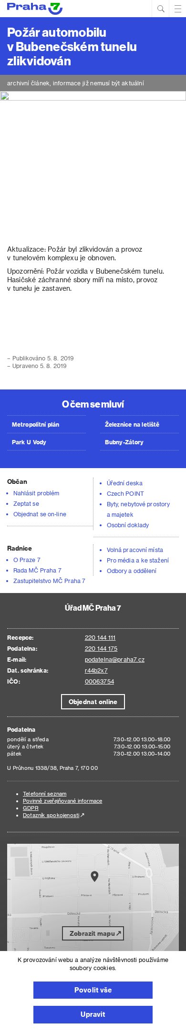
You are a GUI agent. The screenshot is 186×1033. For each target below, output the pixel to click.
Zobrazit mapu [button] (92, 933)
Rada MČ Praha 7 (37, 570)
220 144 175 (101, 648)
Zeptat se (26, 503)
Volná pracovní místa (135, 549)
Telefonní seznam (44, 793)
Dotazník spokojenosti (51, 815)
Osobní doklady (128, 525)
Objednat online (93, 701)
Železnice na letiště (132, 424)
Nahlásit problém (36, 493)
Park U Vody (29, 442)
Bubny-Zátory (124, 442)
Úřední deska (125, 483)
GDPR (31, 808)
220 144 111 (100, 637)
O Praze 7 (27, 559)
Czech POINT (125, 493)
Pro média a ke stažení (138, 560)
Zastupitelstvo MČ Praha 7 (49, 580)
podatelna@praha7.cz (115, 659)
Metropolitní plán (36, 424)
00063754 (99, 681)
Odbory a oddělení (132, 570)
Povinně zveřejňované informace (62, 801)
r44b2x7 (96, 670)
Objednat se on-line (39, 514)
